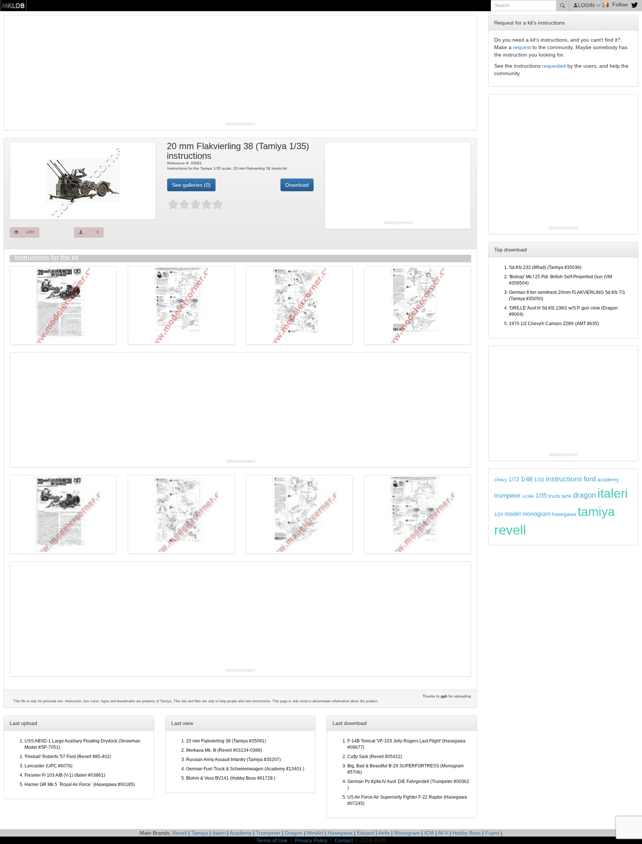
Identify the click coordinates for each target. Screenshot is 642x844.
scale (528, 496)
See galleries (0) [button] (191, 185)
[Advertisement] (228, 69)
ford (590, 479)
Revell (179, 833)
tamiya (596, 511)
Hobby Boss (467, 833)
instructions (564, 479)
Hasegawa (340, 833)
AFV (443, 833)
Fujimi (492, 833)
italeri (612, 493)
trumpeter (507, 495)
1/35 (541, 495)
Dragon (293, 833)
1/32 (539, 479)
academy (608, 479)
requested (554, 66)
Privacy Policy (311, 840)
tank (566, 496)
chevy (500, 479)
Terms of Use (272, 840)
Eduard (365, 833)
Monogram (407, 833)
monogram (536, 514)
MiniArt (315, 833)
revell (510, 529)
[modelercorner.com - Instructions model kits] (13, 5)
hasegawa (564, 514)
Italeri (219, 833)
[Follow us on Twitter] (633, 4)
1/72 (514, 479)
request (522, 47)
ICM (429, 833)
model (513, 513)
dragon (584, 495)
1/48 (526, 479)
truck (554, 496)
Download (297, 185)
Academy (241, 833)
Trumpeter (268, 833)
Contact (344, 840)
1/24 (498, 514)
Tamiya (199, 833)
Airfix (384, 833)
